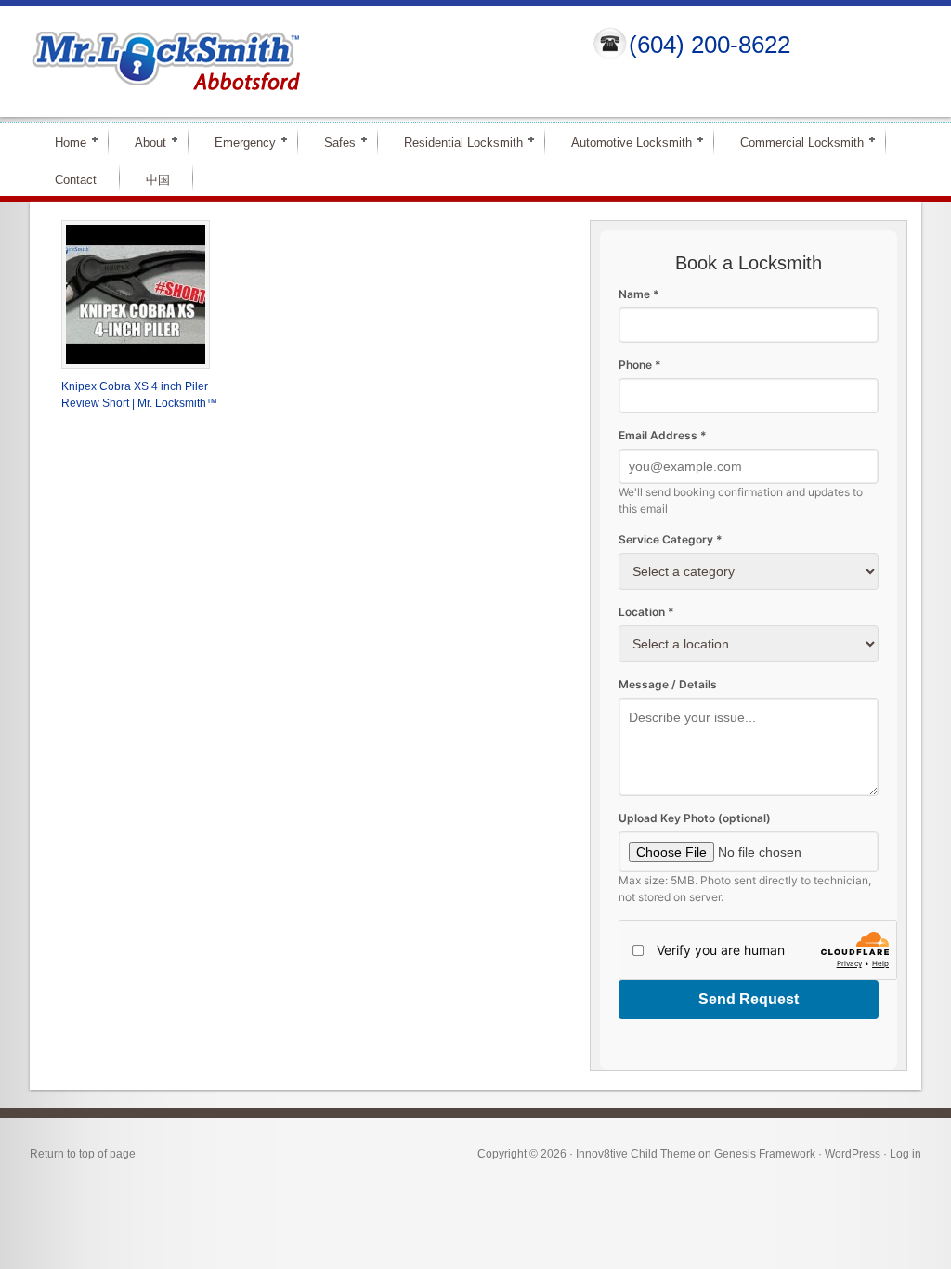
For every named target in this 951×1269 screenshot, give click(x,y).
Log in (905, 1153)
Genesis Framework (764, 1153)
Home (62, 142)
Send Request (748, 999)
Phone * (640, 365)
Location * (646, 612)
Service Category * (671, 539)
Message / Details (668, 684)
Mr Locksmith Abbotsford (295, 61)
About (142, 142)
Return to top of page (83, 1153)
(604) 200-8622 (709, 45)
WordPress (852, 1153)
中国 (158, 180)
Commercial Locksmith (794, 142)
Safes (332, 142)
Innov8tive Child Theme (636, 1153)
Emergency (237, 142)
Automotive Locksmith (623, 142)
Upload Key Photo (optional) (695, 818)
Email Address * (663, 435)
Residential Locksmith (455, 142)
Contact (76, 180)
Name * (639, 294)
